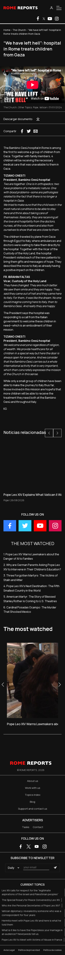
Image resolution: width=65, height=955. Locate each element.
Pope (35, 107)
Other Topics (25, 107)
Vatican (43, 107)
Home (6, 30)
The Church (19, 30)
